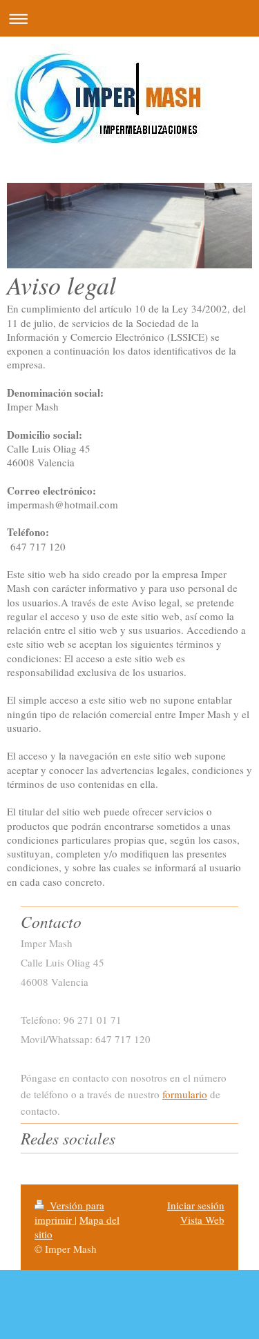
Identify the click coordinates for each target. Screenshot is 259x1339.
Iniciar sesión (195, 1205)
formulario (184, 1094)
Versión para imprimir (69, 1212)
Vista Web (202, 1220)
